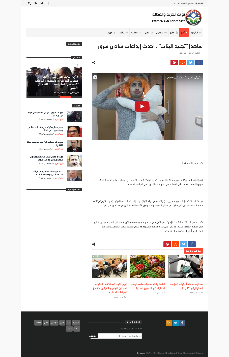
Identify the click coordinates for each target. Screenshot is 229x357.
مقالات (38, 322)
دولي (45, 322)
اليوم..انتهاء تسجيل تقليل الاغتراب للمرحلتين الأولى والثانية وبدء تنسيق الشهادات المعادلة (110, 288)
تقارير (62, 322)
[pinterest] (174, 62)
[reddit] (182, 62)
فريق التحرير (74, 92)
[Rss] (36, 3)
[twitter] (190, 62)
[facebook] (199, 62)
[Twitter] (42, 3)
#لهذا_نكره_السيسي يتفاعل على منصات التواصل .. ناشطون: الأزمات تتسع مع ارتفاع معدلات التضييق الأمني (56, 82)
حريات (69, 328)
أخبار (181, 53)
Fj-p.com (141, 353)
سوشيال (54, 322)
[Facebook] (48, 3)
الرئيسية (76, 322)
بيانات (76, 328)
